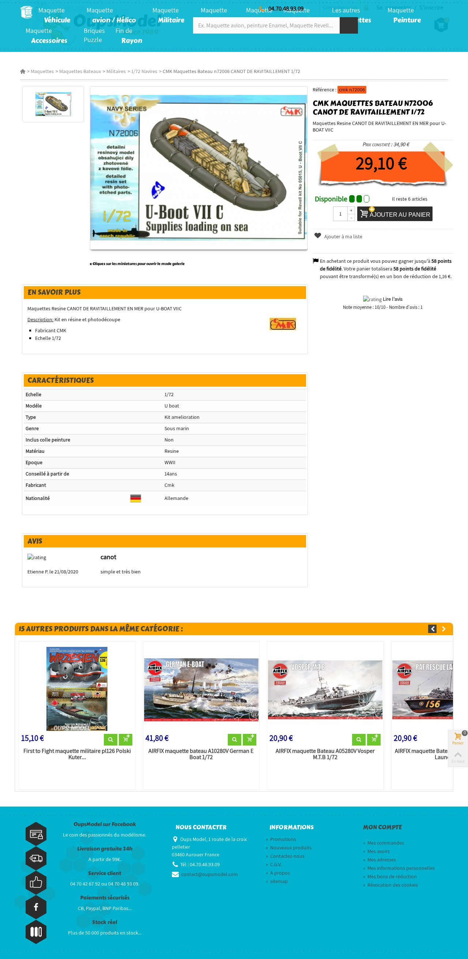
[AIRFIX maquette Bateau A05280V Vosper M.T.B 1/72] (325, 689)
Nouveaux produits (289, 847)
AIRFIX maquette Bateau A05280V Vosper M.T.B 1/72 (325, 754)
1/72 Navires (144, 71)
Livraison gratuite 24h (104, 849)
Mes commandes (383, 842)
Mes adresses (379, 859)
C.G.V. (274, 864)
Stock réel (104, 922)
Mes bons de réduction (390, 876)
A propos (278, 872)
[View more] (110, 740)
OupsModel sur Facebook (104, 824)
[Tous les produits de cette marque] (283, 323)
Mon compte (382, 827)
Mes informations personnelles (399, 868)
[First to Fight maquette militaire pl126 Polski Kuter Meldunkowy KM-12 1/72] (77, 689)
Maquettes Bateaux (80, 71)
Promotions (281, 839)
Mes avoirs (376, 851)
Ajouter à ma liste (342, 236)
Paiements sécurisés (104, 898)
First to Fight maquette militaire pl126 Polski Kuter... (77, 754)
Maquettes (42, 71)
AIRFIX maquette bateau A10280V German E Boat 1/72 (201, 754)
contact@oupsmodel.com (209, 874)
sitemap (277, 881)
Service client (104, 873)
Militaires (116, 71)
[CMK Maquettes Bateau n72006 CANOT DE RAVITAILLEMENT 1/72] (53, 104)
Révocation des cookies (390, 885)
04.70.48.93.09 (285, 8)
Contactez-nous (285, 856)
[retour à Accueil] (22, 71)
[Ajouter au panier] (125, 740)
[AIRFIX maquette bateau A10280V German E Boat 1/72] (201, 689)
